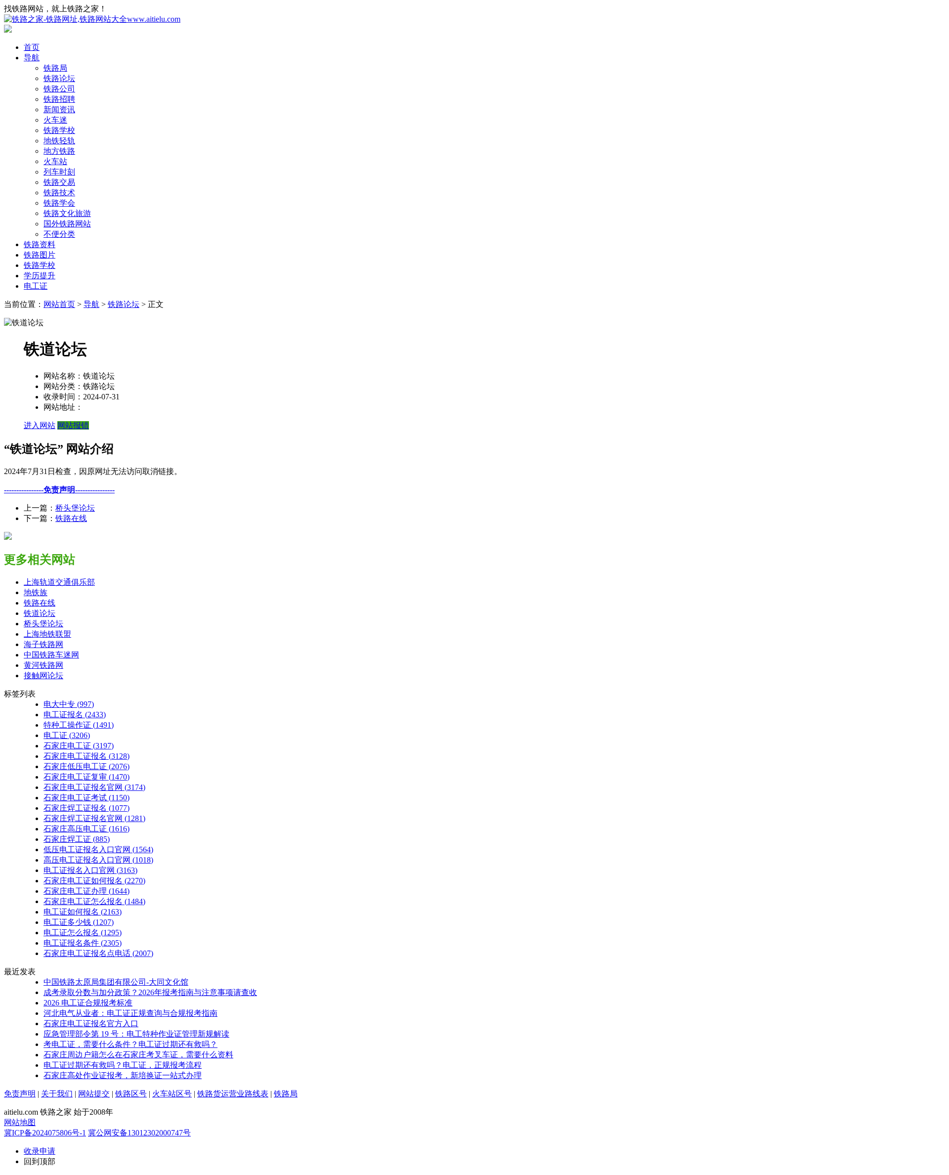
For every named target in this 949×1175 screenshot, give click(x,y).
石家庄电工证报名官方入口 (90, 1023)
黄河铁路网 (43, 665)
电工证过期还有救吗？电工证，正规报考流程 (122, 1065)
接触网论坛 (43, 675)
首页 (32, 47)
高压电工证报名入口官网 (98, 860)
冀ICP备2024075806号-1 (45, 1133)
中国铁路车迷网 (51, 655)
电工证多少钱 (78, 922)
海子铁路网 (43, 644)
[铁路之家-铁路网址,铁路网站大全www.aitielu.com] (92, 19)
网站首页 (59, 304)
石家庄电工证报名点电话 (98, 953)
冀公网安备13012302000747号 (139, 1133)
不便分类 (59, 234)
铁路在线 (71, 518)
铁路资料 (39, 244)
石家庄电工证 (78, 745)
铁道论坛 (39, 613)
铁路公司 (59, 89)
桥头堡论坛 (75, 508)
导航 (32, 57)
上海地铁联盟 (47, 634)
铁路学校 (59, 130)
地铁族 (35, 592)
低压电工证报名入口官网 (98, 849)
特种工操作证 (78, 725)
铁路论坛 (59, 78)
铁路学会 (59, 203)
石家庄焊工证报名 (86, 808)
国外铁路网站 (67, 223)
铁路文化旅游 (67, 213)
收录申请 (39, 1151)
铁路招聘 (59, 99)
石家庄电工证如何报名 (94, 880)
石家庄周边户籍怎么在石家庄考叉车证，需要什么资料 (138, 1054)
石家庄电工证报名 (86, 756)
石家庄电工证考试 (86, 797)
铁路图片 (39, 255)
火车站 (55, 161)
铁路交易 (59, 182)
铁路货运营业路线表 (232, 1093)
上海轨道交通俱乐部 (59, 582)
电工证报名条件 (82, 943)
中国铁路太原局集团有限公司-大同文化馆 (115, 982)
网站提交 (94, 1093)
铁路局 (55, 68)
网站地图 (20, 1122)
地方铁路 (59, 151)
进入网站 (39, 425)
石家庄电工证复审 (86, 777)
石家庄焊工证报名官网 (94, 818)
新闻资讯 (59, 109)
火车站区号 (172, 1093)
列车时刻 (59, 172)
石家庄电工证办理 (86, 891)
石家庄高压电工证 (86, 829)
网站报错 (73, 425)
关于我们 (57, 1093)
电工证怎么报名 (82, 932)
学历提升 (39, 275)
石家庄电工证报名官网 (94, 787)
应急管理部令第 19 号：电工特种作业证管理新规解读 (136, 1034)
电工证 (35, 286)
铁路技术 (59, 192)
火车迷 (55, 120)
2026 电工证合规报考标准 (87, 1003)
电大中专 (68, 704)
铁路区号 (131, 1093)
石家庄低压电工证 (86, 766)
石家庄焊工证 (76, 839)
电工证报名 (74, 714)
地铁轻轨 (59, 140)
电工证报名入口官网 (90, 870)
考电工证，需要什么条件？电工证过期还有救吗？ (130, 1044)
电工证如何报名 (82, 912)
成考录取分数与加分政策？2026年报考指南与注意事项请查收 (150, 992)
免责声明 (20, 1093)
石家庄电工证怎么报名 (94, 901)
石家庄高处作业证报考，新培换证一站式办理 (122, 1075)
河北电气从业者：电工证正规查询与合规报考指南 (130, 1013)
